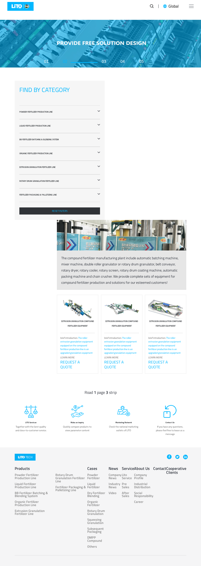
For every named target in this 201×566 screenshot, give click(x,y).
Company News (115, 477)
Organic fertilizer (93, 503)
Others (92, 546)
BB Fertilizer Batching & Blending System (31, 495)
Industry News (114, 486)
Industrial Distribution (142, 486)
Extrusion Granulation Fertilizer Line (30, 512)
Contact (159, 468)
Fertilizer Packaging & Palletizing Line (70, 489)
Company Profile (140, 477)
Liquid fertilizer (93, 486)
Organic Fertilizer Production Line (27, 503)
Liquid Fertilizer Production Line (25, 486)
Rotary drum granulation (96, 512)
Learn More (67, 357)
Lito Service (127, 477)
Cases (92, 468)
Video (112, 493)
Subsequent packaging (95, 530)
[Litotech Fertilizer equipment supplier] (20, 6)
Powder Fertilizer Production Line (27, 477)
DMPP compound (94, 539)
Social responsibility (143, 495)
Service (128, 468)
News (113, 468)
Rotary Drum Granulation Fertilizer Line (70, 478)
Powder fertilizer (93, 477)
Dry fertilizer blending (96, 495)
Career (138, 502)
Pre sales (125, 486)
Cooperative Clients (176, 470)
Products (22, 468)
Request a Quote (70, 364)
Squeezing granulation (95, 521)
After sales (125, 495)
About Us (142, 468)
